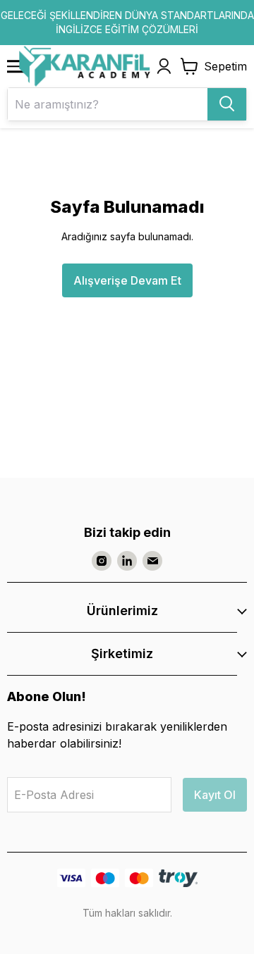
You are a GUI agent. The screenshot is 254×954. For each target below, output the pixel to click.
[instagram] (101, 561)
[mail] (152, 561)
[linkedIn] (127, 561)
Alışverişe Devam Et (127, 280)
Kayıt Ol (215, 795)
